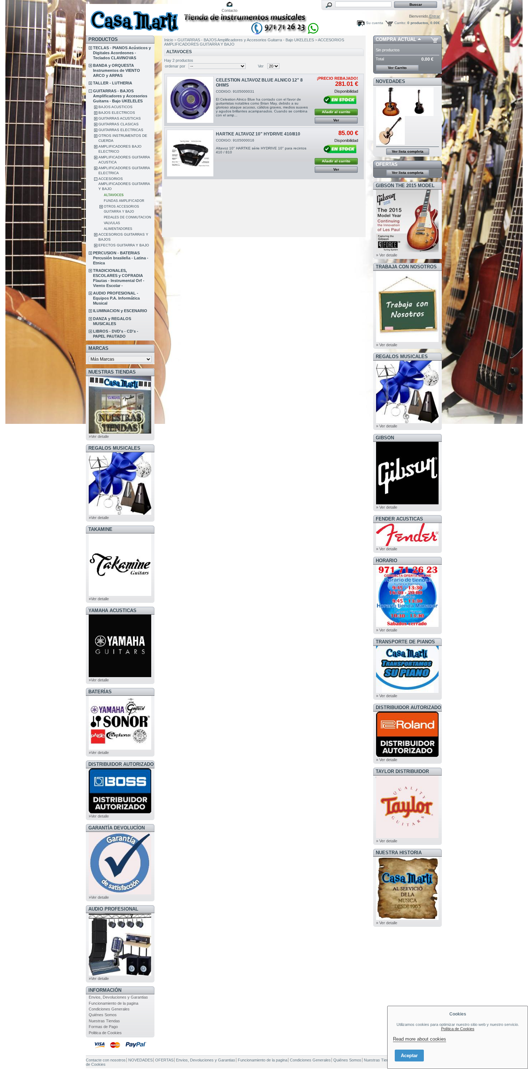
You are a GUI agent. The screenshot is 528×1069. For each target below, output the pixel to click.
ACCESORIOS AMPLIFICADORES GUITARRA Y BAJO (124, 184)
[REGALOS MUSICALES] (120, 513)
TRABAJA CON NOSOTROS (406, 266)
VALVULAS (112, 223)
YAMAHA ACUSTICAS (112, 610)
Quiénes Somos (103, 1015)
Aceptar (409, 1055)
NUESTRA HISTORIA (399, 852)
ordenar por (175, 66)
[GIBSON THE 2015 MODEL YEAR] (407, 251)
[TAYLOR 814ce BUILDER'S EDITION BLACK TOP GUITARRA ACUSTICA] (419, 114)
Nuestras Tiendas (104, 1021)
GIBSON (385, 437)
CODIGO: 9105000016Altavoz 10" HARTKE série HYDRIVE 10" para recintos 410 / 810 (261, 146)
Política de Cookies (457, 1029)
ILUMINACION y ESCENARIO (120, 311)
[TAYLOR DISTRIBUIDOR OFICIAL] (407, 836)
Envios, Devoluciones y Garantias (118, 997)
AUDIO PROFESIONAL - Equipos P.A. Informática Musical (116, 298)
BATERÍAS (100, 691)
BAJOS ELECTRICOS (116, 113)
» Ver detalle (386, 255)
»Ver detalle (99, 436)
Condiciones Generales (109, 1009)
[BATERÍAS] (120, 748)
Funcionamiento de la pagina (113, 1003)
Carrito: (400, 23)
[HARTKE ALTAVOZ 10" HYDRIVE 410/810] (190, 153)
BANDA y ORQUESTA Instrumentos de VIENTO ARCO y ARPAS (116, 70)
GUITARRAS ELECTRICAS (120, 130)
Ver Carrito (397, 68)
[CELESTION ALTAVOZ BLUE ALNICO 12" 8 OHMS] (190, 99)
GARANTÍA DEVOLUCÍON (116, 827)
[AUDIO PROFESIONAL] (120, 974)
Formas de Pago (103, 1026)
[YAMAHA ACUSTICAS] (120, 676)
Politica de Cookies (105, 1033)
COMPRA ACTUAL (396, 39)
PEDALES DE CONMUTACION (127, 217)
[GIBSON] (407, 503)
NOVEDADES (390, 81)
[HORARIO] (407, 626)
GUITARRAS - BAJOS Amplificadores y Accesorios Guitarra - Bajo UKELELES (120, 96)
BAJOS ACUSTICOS (115, 107)
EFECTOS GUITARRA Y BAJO (123, 245)
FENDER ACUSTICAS (399, 519)
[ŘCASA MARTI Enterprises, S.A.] (133, 18)
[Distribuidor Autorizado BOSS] (120, 812)
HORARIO (386, 560)
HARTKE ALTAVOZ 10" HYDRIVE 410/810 (258, 133)
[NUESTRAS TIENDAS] (120, 432)
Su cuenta (374, 23)
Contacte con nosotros (106, 1060)
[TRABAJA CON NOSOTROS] (407, 340)
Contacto (229, 10)
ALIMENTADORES (118, 229)
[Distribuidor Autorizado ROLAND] (407, 755)
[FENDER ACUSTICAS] (407, 544)
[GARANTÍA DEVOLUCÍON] (120, 893)
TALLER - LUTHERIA (112, 83)
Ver (261, 66)
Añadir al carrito (336, 112)
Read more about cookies (419, 1039)
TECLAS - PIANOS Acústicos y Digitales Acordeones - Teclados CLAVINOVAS (122, 53)
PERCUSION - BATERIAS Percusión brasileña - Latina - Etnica (120, 258)
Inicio (168, 40)
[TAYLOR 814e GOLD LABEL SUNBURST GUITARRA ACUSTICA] (390, 114)
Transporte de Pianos (405, 641)
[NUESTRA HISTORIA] (407, 918)
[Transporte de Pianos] (407, 691)
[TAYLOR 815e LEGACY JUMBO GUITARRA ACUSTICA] (390, 143)
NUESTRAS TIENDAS (112, 372)
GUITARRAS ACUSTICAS (119, 118)
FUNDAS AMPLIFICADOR (124, 201)
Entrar (434, 16)
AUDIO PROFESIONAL (113, 909)
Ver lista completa (407, 151)
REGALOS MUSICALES (114, 448)
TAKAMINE (100, 529)
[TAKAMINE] (120, 594)
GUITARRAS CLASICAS (118, 124)
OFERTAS (387, 164)
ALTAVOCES (114, 195)
